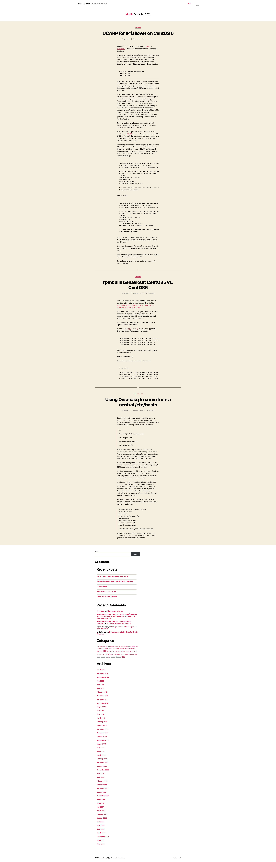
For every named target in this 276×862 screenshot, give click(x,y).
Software (138, 27)
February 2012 (102, 692)
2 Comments (151, 293)
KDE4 (135, 651)
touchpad (108, 657)
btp (137, 646)
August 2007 (101, 799)
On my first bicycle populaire (107, 596)
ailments (109, 646)
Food (117, 648)
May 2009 (100, 751)
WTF (123, 657)
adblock (98, 646)
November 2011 (102, 699)
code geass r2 (100, 648)
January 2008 (102, 785)
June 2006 (101, 825)
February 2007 (102, 814)
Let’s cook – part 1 (103, 586)
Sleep (130, 654)
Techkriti (103, 657)
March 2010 (101, 718)
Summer (98, 657)
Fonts (114, 648)
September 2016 (103, 677)
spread (148, 47)
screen (126, 654)
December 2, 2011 (138, 410)
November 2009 (102, 733)
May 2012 (100, 685)
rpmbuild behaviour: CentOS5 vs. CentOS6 (138, 284)
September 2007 (103, 796)
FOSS (121, 648)
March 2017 (101, 670)
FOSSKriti (126, 648)
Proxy (122, 654)
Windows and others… (115, 611)
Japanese (123, 651)
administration (102, 646)
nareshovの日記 (84, 3)
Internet (109, 651)
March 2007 (101, 811)
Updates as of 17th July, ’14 (106, 591)
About (189, 3)
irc (113, 651)
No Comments (150, 410)
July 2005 (100, 840)
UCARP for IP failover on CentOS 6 (138, 33)
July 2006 (100, 822)
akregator (112, 646)
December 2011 (102, 696)
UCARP (129, 134)
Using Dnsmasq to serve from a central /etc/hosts (138, 402)
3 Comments (151, 39)
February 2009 (102, 759)
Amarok (122, 646)
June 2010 (100, 714)
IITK (104, 651)
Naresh (127, 39)
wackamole (121, 49)
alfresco (116, 646)
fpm (129, 329)
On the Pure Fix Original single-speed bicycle (112, 576)
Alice (119, 646)
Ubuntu (113, 657)
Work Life (140, 394)
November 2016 (102, 673)
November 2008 (102, 762)
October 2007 (102, 792)
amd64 (125, 646)
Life (103, 654)
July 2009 (100, 748)
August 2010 (101, 707)
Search (96, 551)
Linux (107, 654)
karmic (127, 651)
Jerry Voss (100, 611)
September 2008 (103, 770)
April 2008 (100, 777)
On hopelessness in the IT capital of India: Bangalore (115, 581)
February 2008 (102, 781)
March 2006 (101, 833)
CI (137, 329)
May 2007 (100, 807)
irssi (116, 651)
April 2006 (100, 829)
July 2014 (100, 681)
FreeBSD (132, 648)
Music (111, 654)
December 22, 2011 (138, 39)
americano (129, 646)
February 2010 (102, 722)
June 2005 (100, 844)
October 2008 (102, 766)
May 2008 (100, 774)
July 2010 (100, 711)
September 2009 (103, 740)
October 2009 (102, 736)
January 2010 (102, 725)
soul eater (134, 654)
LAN (134, 394)
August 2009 (101, 744)
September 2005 (103, 837)
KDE (131, 651)
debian (106, 648)
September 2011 (103, 703)
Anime (133, 646)
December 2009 (102, 729)
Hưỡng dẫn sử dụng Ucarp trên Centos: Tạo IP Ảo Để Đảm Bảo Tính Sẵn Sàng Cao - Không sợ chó (117, 615)
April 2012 (100, 688)
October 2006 (102, 818)
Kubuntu (99, 654)
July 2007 (100, 803)
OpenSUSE (117, 654)
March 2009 (101, 755)
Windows (118, 657)
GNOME (99, 651)
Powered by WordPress (118, 858)
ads (106, 646)
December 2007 (102, 788)
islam (119, 651)
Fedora (110, 648)
